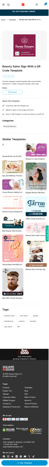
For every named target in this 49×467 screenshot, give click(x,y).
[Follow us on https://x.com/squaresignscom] (29, 456)
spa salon (8, 327)
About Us (27, 400)
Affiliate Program (9, 400)
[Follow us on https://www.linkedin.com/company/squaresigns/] (16, 456)
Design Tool (7, 391)
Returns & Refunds (31, 407)
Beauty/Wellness (10, 126)
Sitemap (6, 394)
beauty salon (9, 316)
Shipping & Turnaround (11, 407)
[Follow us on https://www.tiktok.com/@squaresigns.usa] (33, 456)
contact (22, 321)
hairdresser (8, 321)
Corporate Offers (9, 397)
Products (6, 388)
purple (35, 316)
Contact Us (7, 404)
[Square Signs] (23, 4)
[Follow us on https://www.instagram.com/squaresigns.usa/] (8, 456)
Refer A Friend (29, 397)
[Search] (8, 4)
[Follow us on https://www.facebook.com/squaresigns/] (4, 456)
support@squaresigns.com (13, 447)
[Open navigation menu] (3, 4)
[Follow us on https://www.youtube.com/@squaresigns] (25, 456)
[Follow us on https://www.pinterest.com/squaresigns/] (21, 456)
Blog (26, 391)
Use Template (26, 463)
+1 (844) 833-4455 (10, 444)
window (33, 321)
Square (14, 92)
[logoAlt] (24, 368)
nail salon (24, 316)
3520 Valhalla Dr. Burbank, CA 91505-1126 (18, 442)
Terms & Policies (30, 404)
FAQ (26, 394)
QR (18, 327)
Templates (28, 388)
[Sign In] (37, 4)
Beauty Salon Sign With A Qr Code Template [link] (30, 19)
